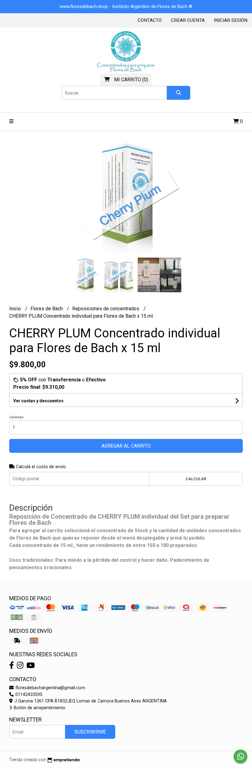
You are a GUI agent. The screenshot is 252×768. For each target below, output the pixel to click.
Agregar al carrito (126, 446)
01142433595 (28, 694)
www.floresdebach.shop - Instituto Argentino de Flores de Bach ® (126, 6)
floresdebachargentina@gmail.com (49, 687)
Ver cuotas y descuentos (38, 400)
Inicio (15, 309)
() (131, 79)
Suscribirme (90, 732)
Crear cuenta (188, 20)
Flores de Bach (47, 309)
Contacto (150, 20)
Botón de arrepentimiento (39, 707)
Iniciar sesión (230, 20)
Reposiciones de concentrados (106, 309)
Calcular (196, 478)
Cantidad (16, 417)
